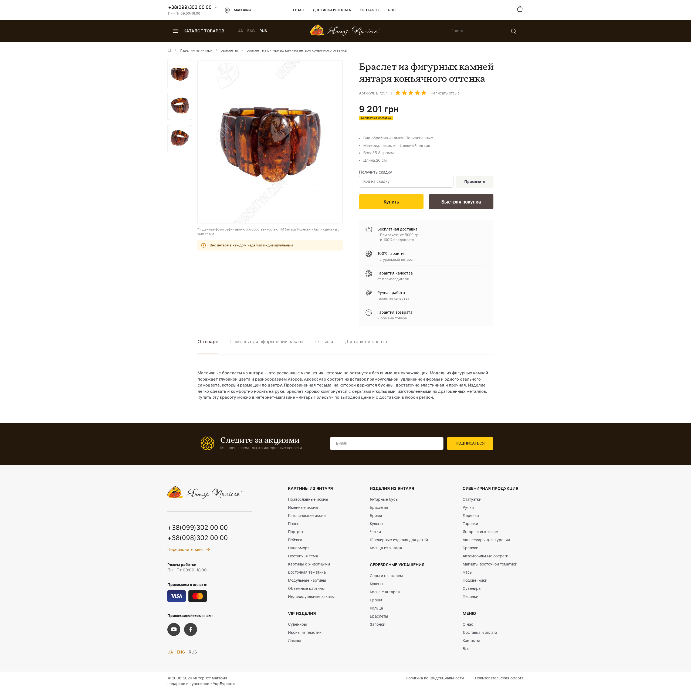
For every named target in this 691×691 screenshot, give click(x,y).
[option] (179, 73)
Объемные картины (306, 589)
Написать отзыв (445, 93)
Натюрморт (298, 548)
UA (240, 31)
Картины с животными (309, 564)
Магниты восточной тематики (490, 564)
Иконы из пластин (304, 633)
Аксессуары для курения (486, 540)
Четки (375, 532)
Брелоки (470, 548)
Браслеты (229, 50)
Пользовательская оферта (499, 678)
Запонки (377, 624)
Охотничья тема (303, 556)
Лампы (294, 641)
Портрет (295, 532)
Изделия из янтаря (196, 50)
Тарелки (470, 524)
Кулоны (376, 524)
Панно (293, 524)
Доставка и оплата (332, 10)
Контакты (369, 10)
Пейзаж (295, 540)
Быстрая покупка (461, 202)
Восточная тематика (307, 572)
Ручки (468, 508)
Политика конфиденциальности (435, 678)
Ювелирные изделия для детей (399, 540)
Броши (376, 516)
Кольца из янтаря (386, 548)
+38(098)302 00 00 (197, 538)
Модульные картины (307, 580)
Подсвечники (475, 580)
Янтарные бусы (384, 500)
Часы (468, 572)
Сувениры (297, 624)
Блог (392, 10)
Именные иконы (303, 508)
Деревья (471, 516)
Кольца (376, 608)
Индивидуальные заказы (311, 597)
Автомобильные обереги (485, 556)
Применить (474, 182)
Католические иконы (307, 516)
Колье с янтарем (385, 592)
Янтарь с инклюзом (481, 532)
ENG (251, 31)
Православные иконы (308, 500)
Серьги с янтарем (386, 576)
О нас (298, 10)
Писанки (470, 597)
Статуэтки (472, 500)
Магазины (242, 10)
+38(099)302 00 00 (190, 7)
